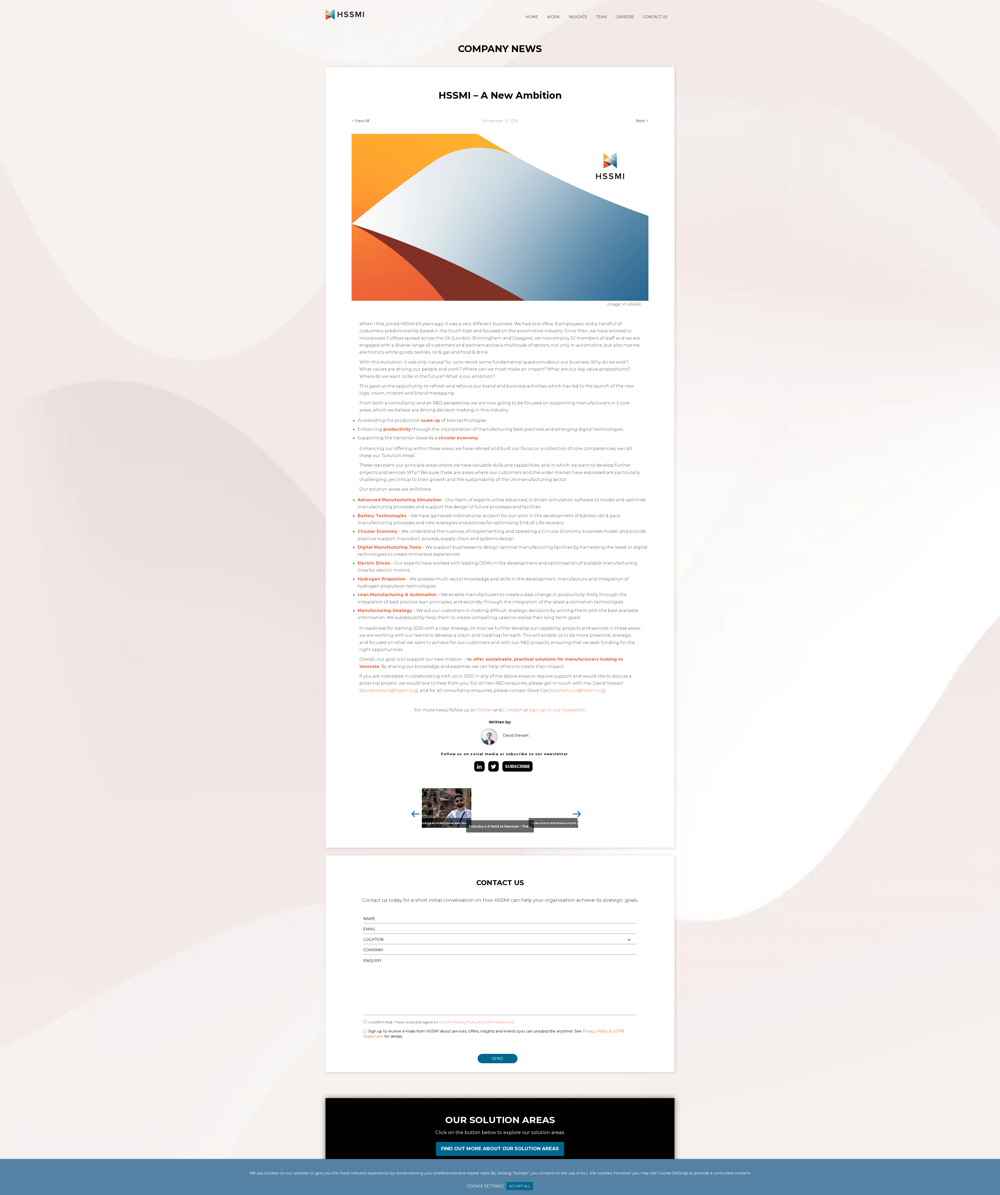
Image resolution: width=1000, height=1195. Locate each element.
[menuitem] (532, 16)
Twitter (484, 709)
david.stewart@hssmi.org (389, 690)
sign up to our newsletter (557, 709)
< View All (360, 120)
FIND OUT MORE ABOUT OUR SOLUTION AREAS (500, 1149)
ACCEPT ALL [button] (519, 1186)
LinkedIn (512, 709)
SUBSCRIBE (517, 766)
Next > (642, 120)
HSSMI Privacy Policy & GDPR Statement (476, 1022)
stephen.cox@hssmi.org (577, 690)
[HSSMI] (345, 14)
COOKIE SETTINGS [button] (485, 1186)
